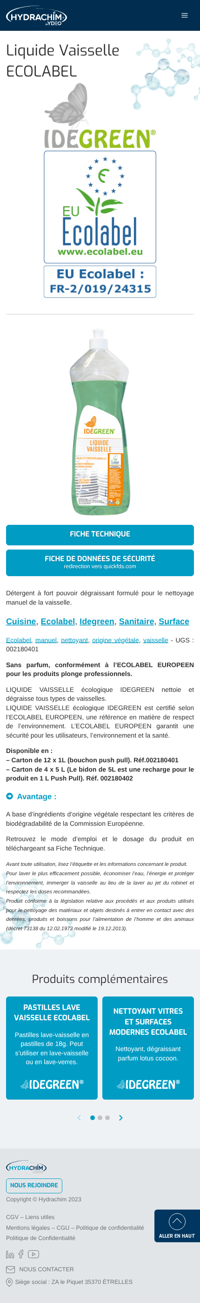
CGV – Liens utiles (30, 1217)
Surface (174, 621)
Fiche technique (100, 534)
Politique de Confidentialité (40, 1238)
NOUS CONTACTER (47, 1269)
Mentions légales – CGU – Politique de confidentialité (75, 1228)
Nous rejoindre (34, 1186)
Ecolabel (58, 621)
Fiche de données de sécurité (100, 562)
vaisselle (155, 640)
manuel (46, 640)
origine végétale (115, 640)
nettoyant (74, 640)
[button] (121, 1118)
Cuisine (21, 621)
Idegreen (97, 621)
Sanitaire (136, 621)
